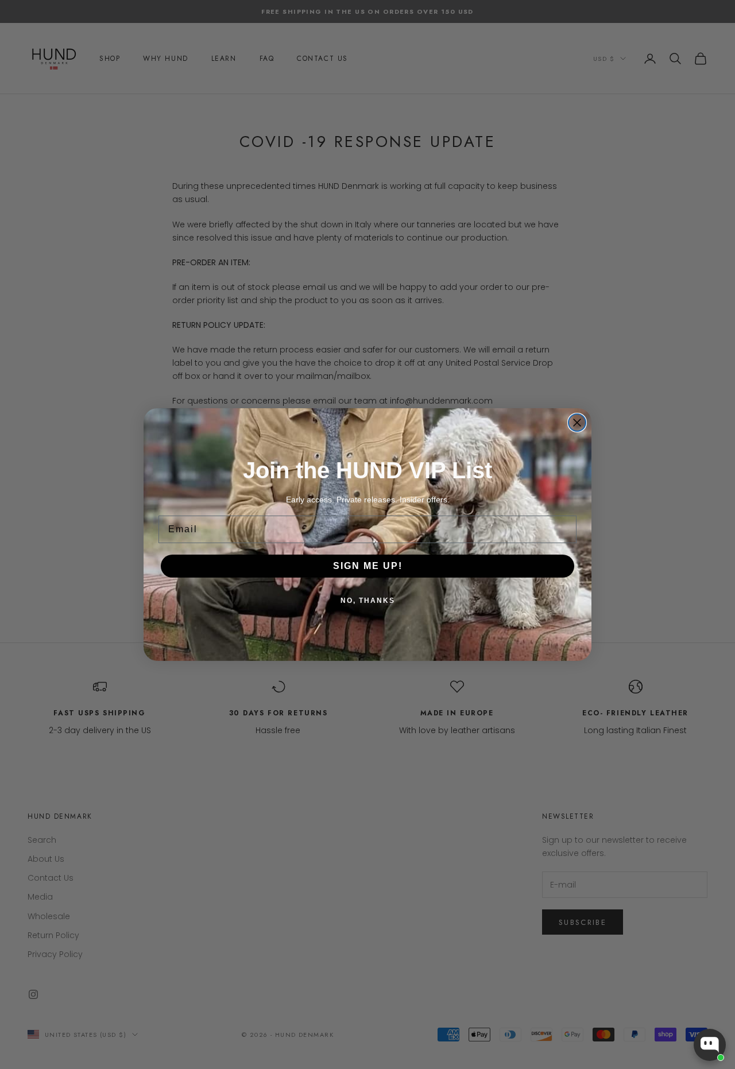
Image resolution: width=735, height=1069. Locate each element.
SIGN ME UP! (368, 566)
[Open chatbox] (710, 1045)
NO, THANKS (368, 601)
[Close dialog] (577, 422)
